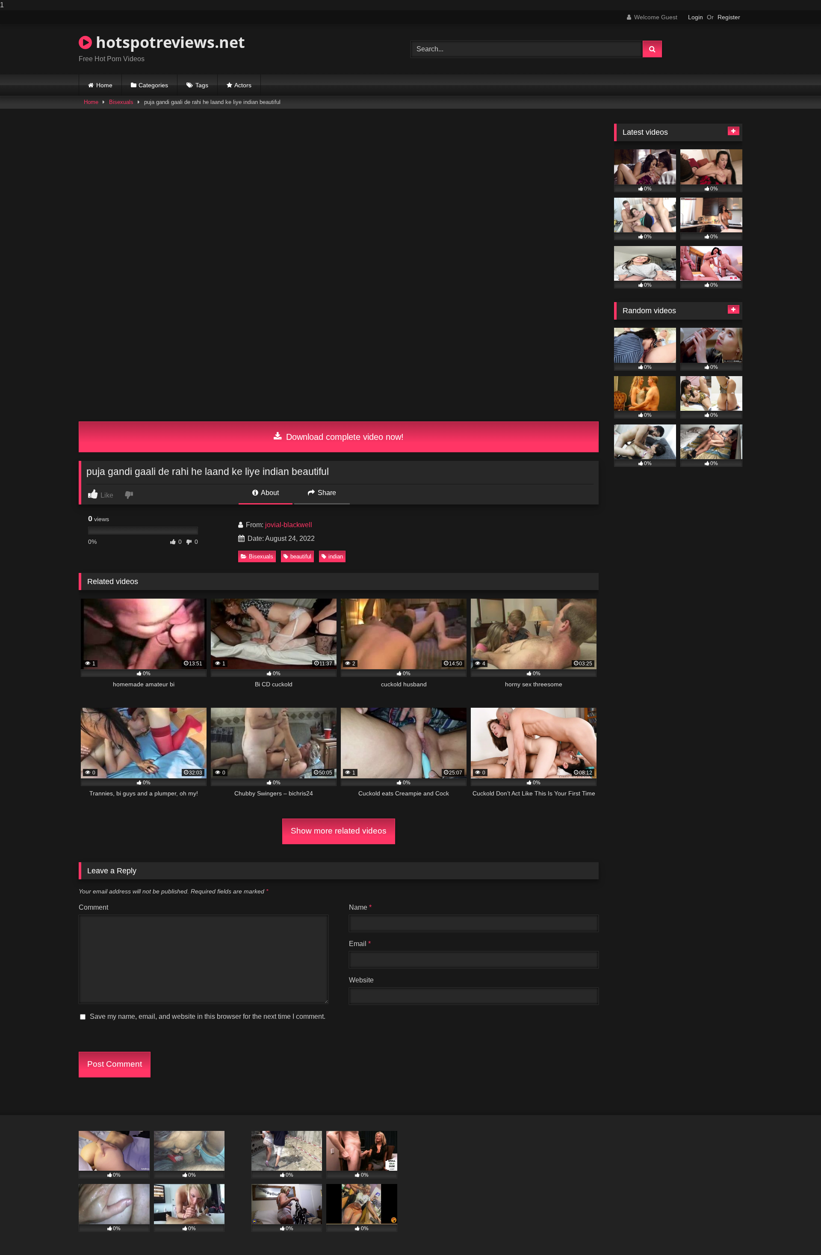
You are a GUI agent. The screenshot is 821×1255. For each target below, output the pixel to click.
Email (360, 943)
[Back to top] (794, 1231)
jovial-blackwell (288, 524)
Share (326, 492)
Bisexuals (121, 102)
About (269, 492)
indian (335, 556)
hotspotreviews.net (168, 42)
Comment (93, 907)
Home (104, 85)
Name (360, 907)
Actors (242, 85)
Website (361, 980)
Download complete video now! (344, 437)
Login (695, 17)
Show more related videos (339, 830)
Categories (153, 85)
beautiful (300, 556)
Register (729, 17)
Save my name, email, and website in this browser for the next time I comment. (207, 1016)
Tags (201, 85)
